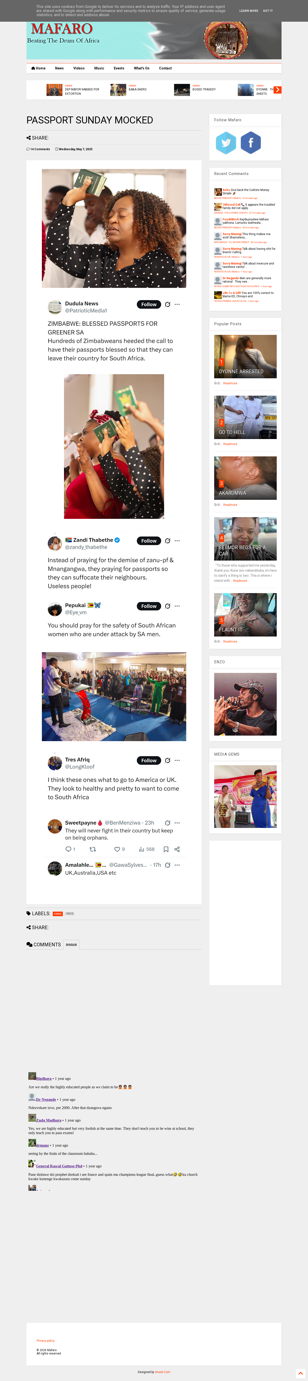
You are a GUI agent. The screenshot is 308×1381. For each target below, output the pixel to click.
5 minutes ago (250, 198)
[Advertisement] (245, 913)
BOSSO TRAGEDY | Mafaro (227, 198)
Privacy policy (46, 1340)
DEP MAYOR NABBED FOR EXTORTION (257, 91)
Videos (79, 68)
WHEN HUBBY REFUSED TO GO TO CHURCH (236, 286)
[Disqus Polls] (114, 1010)
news (52, 85)
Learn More (248, 11)
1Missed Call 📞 (234, 204)
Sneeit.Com (162, 1372)
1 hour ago (246, 257)
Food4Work (231, 219)
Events (119, 68)
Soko (226, 190)
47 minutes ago (257, 212)
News (59, 68)
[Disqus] (114, 1130)
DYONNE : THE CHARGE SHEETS (64, 91)
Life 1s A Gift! (232, 293)
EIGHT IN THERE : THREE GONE (128, 91)
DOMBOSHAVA (186, 86)
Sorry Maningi (232, 234)
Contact (165, 68)
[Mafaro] (154, 57)
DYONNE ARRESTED (241, 371)
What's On (141, 68)
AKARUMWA (232, 493)
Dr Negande (231, 278)
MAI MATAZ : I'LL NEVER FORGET (231, 242)
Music (99, 68)
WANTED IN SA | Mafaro (226, 257)
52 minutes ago (251, 227)
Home (40, 68)
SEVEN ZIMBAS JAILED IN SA (230, 301)
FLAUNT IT (231, 630)
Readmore (230, 383)
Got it (268, 11)
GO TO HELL (232, 432)
